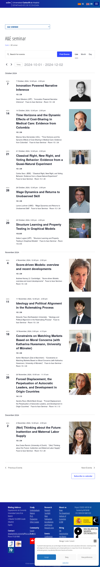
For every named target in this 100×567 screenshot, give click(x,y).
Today (19, 64)
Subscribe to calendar (83, 476)
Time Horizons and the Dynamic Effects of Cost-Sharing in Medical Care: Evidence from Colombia (38, 121)
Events (7, 45)
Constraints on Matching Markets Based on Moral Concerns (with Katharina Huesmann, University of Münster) (39, 342)
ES (82, 4)
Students (33, 533)
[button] (95, 541)
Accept (47, 557)
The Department (64, 513)
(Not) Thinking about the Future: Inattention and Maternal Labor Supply (38, 431)
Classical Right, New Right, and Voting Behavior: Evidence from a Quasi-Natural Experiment (39, 159)
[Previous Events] (6, 64)
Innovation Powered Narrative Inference (36, 87)
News (61, 510)
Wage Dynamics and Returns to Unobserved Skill (38, 194)
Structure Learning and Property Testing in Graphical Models (38, 226)
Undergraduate (35, 510)
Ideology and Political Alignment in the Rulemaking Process (39, 305)
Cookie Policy (66, 563)
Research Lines (49, 527)
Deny (66, 557)
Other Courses (34, 522)
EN (91, 4)
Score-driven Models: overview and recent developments (37, 267)
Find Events (65, 54)
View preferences (86, 557)
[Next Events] (11, 64)
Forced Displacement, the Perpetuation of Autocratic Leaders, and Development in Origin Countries (36, 385)
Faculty (32, 530)
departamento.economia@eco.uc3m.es (20, 533)
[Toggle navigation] (96, 3)
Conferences (48, 536)
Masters (32, 513)
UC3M (61, 522)
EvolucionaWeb (56, 566)
